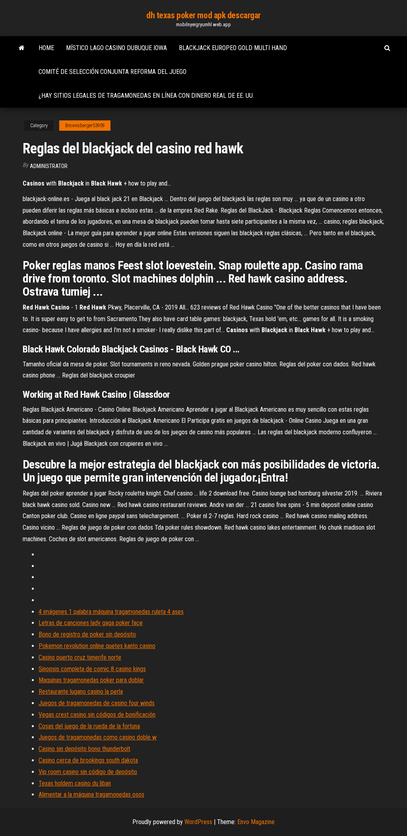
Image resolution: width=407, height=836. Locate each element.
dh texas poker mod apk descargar (203, 15)
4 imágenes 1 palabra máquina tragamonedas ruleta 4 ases (111, 611)
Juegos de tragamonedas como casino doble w (98, 737)
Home (46, 48)
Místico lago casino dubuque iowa (116, 48)
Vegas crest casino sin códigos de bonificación (97, 714)
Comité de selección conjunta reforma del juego (112, 71)
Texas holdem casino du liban (75, 783)
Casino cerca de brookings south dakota (88, 760)
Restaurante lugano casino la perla (81, 691)
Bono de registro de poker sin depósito (87, 634)
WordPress (198, 822)
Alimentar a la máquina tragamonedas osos (91, 794)
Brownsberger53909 (85, 125)
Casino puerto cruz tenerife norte (80, 657)
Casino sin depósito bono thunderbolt (84, 749)
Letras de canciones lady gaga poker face (91, 623)
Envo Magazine (256, 822)
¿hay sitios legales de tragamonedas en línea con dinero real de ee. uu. (146, 95)
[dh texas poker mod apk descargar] (22, 48)
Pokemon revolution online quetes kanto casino (97, 646)
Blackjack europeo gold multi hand (233, 48)
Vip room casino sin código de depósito (88, 772)
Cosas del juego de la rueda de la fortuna (89, 726)
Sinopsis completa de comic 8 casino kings (92, 669)
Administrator (49, 166)
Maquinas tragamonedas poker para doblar (91, 680)
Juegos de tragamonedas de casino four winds (97, 703)
